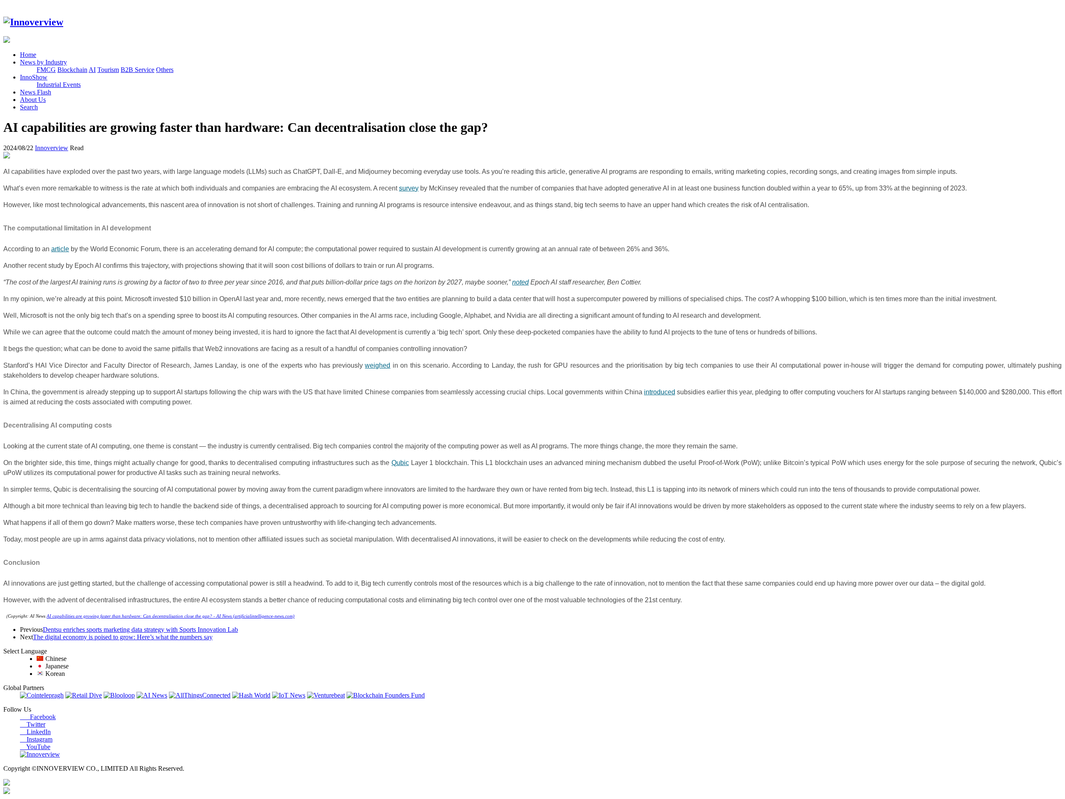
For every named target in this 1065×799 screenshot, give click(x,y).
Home (28, 54)
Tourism (108, 69)
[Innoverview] (33, 22)
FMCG (46, 69)
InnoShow (33, 77)
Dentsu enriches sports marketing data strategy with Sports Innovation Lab (140, 629)
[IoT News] (288, 695)
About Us (33, 99)
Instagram (36, 739)
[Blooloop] (119, 695)
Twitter (32, 724)
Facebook (38, 716)
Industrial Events (59, 84)
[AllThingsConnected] (199, 695)
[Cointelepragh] (42, 695)
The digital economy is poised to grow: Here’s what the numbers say (123, 637)
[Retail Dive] (83, 695)
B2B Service (137, 69)
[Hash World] (251, 695)
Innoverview (51, 147)
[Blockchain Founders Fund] (386, 695)
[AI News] (151, 695)
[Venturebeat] (326, 695)
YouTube (35, 746)
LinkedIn (35, 731)
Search (29, 107)
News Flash (35, 92)
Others (164, 69)
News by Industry (43, 62)
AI (92, 69)
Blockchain (72, 69)
